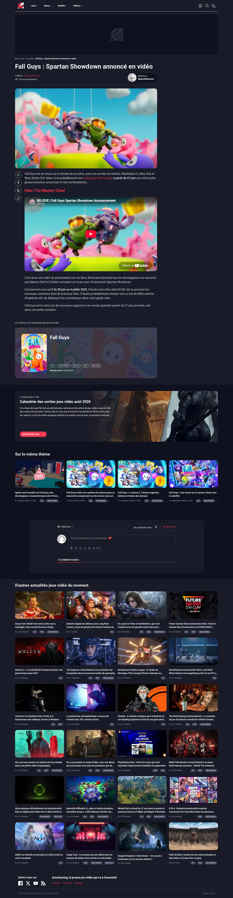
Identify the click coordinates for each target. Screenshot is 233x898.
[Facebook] (20, 883)
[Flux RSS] (43, 883)
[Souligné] (80, 548)
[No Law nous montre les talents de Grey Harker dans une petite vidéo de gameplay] (39, 743)
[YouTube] (35, 883)
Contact (56, 883)
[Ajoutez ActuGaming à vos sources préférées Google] (18, 175)
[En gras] (71, 548)
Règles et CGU (209, 893)
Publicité (67, 883)
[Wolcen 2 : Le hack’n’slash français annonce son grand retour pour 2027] (39, 651)
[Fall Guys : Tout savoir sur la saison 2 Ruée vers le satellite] (193, 473)
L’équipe (78, 883)
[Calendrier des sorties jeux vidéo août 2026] (116, 416)
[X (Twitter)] (28, 883)
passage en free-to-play (98, 178)
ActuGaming (20, 6)
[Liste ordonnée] (89, 548)
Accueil (21, 59)
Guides (61, 5)
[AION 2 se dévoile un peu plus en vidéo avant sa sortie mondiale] (39, 835)
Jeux (33, 5)
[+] (98, 548)
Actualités (29, 59)
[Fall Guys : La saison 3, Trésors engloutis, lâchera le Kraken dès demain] (142, 473)
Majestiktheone (146, 79)
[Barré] (85, 548)
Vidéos (76, 5)
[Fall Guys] (34, 352)
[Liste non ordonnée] (94, 548)
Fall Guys (59, 337)
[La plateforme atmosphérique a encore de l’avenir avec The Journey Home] (90, 697)
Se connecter (168, 526)
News (47, 5)
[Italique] (76, 548)
